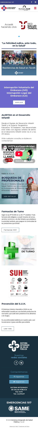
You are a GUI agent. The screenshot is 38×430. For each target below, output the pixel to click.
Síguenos (19, 377)
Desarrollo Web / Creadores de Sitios (19, 426)
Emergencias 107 (7, 2)
